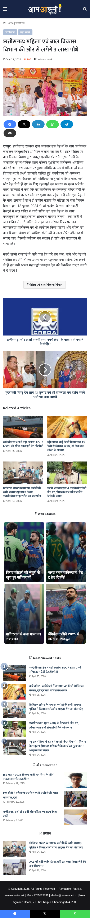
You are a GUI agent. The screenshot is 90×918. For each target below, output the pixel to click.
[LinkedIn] (38, 124)
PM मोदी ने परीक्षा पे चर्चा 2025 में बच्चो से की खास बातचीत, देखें (30, 795)
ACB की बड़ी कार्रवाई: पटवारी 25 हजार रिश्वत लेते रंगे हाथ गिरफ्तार (57, 863)
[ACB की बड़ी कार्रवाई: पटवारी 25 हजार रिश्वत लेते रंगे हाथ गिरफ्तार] (14, 867)
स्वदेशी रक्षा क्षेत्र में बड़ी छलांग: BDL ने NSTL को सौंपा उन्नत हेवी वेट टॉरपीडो (23, 444)
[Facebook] (10, 124)
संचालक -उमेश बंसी (14, 895)
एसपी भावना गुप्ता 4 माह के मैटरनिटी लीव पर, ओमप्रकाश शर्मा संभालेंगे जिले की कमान (66, 492)
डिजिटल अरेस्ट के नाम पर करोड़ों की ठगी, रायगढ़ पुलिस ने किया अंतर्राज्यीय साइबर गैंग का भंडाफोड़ (22, 492)
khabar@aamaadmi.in (64, 895)
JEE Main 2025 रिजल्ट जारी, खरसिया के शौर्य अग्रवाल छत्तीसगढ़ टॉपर (28, 776)
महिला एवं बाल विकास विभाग (45, 284)
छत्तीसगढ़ (19, 23)
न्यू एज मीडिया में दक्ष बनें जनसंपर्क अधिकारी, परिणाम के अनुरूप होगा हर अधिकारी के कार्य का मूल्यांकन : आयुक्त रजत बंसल (57, 746)
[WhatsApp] (52, 124)
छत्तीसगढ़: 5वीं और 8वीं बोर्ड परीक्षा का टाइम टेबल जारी (30, 813)
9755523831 (41, 895)
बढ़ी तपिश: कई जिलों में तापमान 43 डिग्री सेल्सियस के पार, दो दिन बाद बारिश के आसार (66, 446)
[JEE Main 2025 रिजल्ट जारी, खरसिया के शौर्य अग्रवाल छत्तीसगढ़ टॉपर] (75, 780)
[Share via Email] (10, 133)
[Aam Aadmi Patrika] (45, 9)
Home (10, 23)
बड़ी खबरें (25, 32)
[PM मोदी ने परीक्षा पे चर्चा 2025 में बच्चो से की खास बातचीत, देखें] (75, 799)
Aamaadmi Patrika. (70, 888)
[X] (24, 124)
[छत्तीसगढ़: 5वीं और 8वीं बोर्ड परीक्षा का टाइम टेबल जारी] (75, 817)
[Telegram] (66, 124)
